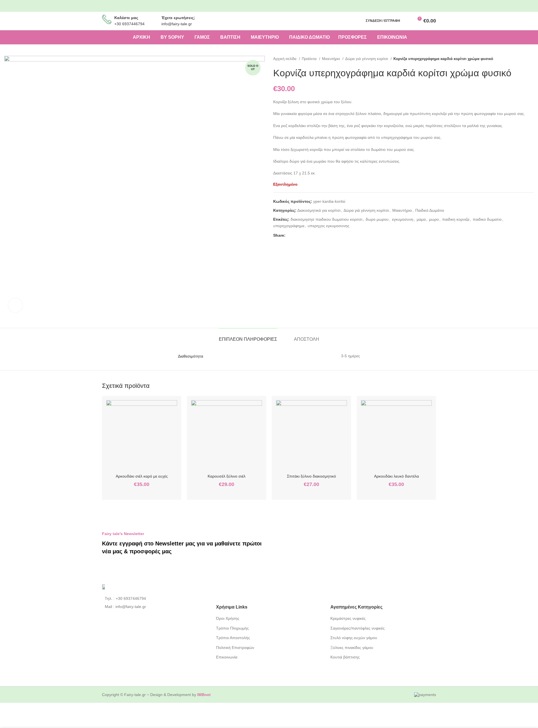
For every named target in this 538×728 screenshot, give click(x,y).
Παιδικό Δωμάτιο (429, 210)
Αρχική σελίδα (285, 59)
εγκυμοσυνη (402, 219)
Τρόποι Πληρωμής (232, 628)
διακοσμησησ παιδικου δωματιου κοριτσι (326, 219)
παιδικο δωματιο (487, 219)
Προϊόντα (310, 59)
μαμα (421, 219)
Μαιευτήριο (331, 59)
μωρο (434, 219)
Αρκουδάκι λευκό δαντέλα (396, 476)
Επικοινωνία (226, 657)
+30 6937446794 (129, 24)
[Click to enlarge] (15, 305)
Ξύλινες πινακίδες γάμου (351, 647)
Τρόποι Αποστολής (233, 637)
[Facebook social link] (410, 6)
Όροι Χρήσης (227, 618)
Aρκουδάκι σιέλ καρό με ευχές (142, 476)
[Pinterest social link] (428, 6)
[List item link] (155, 598)
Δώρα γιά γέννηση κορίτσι (367, 59)
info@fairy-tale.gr (176, 24)
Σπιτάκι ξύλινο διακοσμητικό (311, 476)
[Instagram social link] (419, 6)
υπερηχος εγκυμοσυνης (328, 226)
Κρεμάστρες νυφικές (348, 618)
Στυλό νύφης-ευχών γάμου (353, 637)
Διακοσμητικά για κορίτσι (318, 210)
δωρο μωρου (377, 219)
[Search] (407, 20)
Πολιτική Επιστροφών (235, 647)
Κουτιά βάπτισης (345, 657)
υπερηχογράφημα (288, 226)
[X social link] (296, 235)
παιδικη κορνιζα (455, 219)
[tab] (248, 336)
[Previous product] (520, 58)
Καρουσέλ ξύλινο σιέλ (226, 476)
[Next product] (531, 58)
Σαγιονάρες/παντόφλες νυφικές (357, 628)
